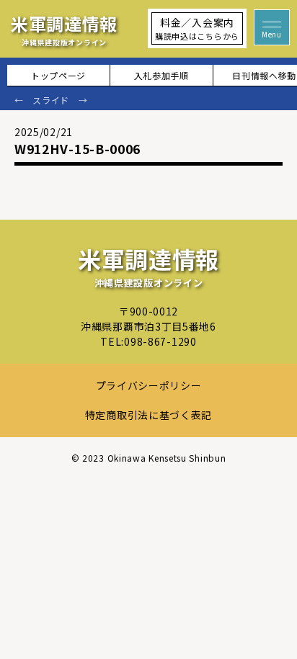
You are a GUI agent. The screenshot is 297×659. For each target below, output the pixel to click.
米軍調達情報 (64, 29)
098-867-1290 (160, 341)
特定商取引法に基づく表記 (148, 415)
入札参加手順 (161, 75)
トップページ (58, 75)
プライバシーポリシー (149, 385)
